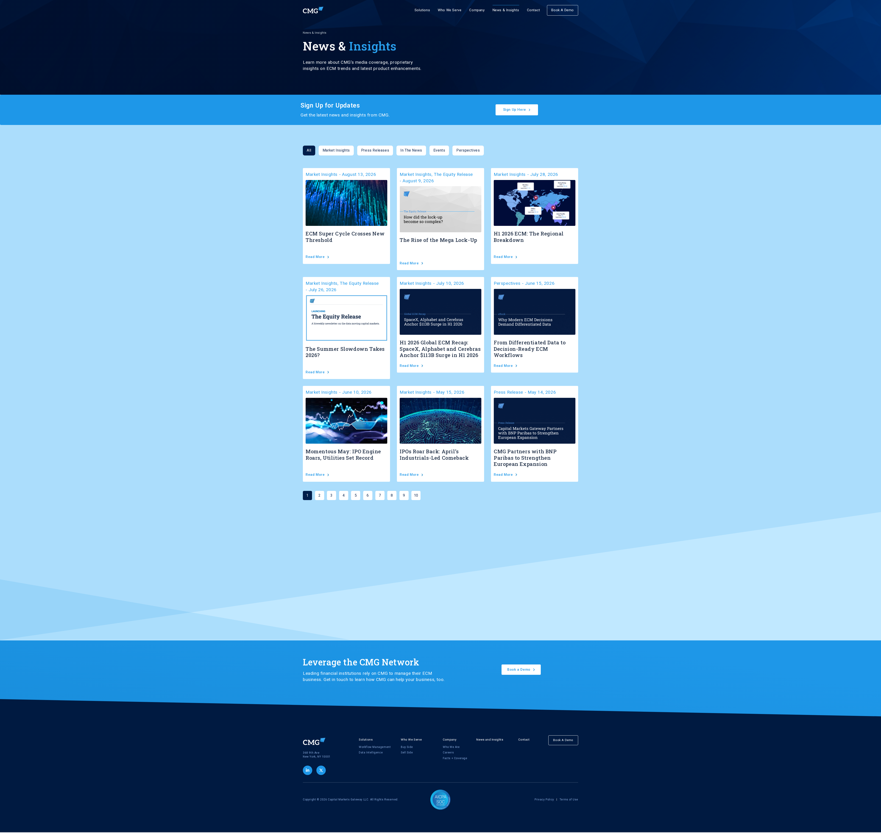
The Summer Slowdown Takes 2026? (345, 352)
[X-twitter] (321, 770)
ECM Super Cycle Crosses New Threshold (345, 236)
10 (417, 494)
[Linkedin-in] (307, 770)
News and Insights (489, 739)
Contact (533, 10)
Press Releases (375, 150)
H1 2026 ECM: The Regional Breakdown (529, 236)
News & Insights (506, 10)
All (309, 150)
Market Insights (336, 150)
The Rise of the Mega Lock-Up (438, 240)
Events (439, 150)
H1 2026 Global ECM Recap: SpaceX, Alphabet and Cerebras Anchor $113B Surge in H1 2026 (440, 348)
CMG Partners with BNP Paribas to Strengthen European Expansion (525, 457)
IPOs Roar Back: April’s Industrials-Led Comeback (434, 454)
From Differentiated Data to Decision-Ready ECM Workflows (530, 348)
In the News (411, 150)
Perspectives (468, 150)
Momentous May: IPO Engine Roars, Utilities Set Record (343, 454)
